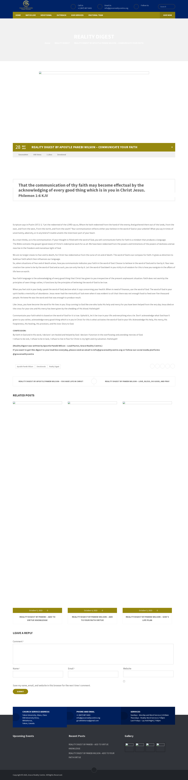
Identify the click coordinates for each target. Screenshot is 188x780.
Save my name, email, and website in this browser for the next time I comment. (51, 685)
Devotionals (41, 366)
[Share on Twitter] (152, 366)
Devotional (61, 154)
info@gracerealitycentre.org (116, 8)
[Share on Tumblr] (173, 366)
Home (47, 43)
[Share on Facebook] (157, 366)
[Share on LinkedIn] (167, 366)
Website (127, 668)
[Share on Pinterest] (162, 366)
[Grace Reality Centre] (26, 5)
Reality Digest (54, 366)
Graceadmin (23, 154)
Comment (18, 641)
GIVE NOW (167, 15)
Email (71, 668)
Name (16, 668)
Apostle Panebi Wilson (25, 366)
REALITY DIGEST (62, 43)
